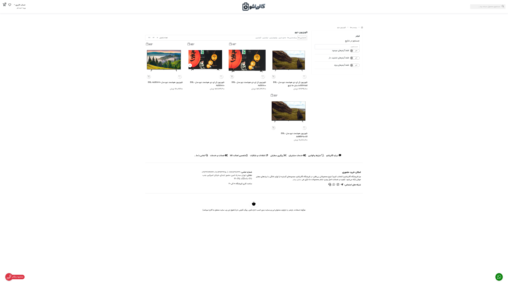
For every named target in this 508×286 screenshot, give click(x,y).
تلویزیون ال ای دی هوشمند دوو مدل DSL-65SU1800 (249, 84)
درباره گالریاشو (332, 155)
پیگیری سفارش (277, 155)
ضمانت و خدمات (217, 155)
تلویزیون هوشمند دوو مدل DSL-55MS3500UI (294, 135)
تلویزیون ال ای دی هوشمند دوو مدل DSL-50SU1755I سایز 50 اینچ (290, 84)
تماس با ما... (200, 155)
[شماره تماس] (330, 185)
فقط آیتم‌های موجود (340, 50)
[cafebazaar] (255, 204)
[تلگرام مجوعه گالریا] (342, 185)
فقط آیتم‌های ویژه (341, 65)
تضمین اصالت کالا (238, 155)
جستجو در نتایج (352, 41)
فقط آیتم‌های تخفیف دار (339, 58)
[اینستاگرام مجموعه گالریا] (338, 185)
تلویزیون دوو (341, 27)
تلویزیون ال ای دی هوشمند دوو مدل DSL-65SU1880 (207, 84)
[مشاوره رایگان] (334, 185)
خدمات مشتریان (296, 155)
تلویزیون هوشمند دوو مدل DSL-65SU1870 (165, 82)
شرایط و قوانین (314, 155)
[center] (502, 6)
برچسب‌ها (353, 27)
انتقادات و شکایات (258, 155)
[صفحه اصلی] (362, 27)
